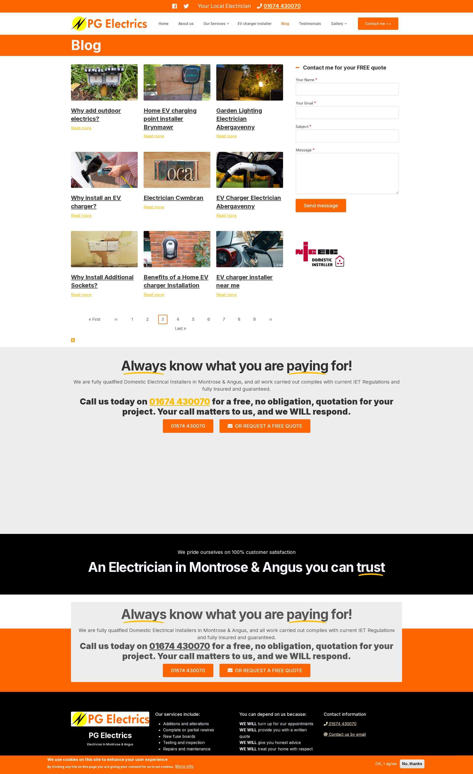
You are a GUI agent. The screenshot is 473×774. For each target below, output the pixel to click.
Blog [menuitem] (285, 23)
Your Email (304, 103)
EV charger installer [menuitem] (254, 23)
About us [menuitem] (186, 23)
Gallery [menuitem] (339, 28)
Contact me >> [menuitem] (378, 23)
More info (184, 766)
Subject (302, 126)
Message (304, 150)
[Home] (109, 23)
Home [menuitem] (164, 23)
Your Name (305, 79)
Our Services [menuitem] (216, 28)
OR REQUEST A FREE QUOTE (268, 426)
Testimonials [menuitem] (310, 23)
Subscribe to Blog (73, 340)
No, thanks (412, 764)
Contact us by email (347, 734)
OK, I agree (386, 763)
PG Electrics (110, 735)
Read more (81, 127)
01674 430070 (179, 401)
